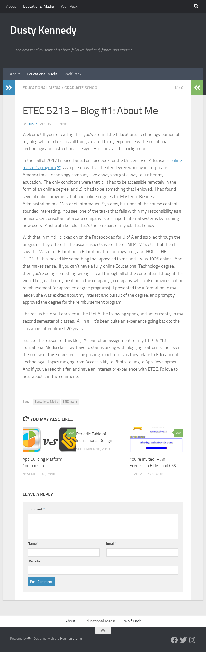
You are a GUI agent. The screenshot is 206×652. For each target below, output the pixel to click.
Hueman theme (71, 638)
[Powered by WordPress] (29, 638)
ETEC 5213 (70, 401)
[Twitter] (183, 640)
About (11, 6)
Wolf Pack (69, 6)
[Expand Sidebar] (9, 87)
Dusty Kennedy (43, 30)
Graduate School (81, 87)
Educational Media (38, 6)
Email (111, 543)
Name (33, 543)
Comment (36, 509)
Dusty (33, 124)
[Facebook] (174, 640)
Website (34, 561)
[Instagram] (192, 640)
